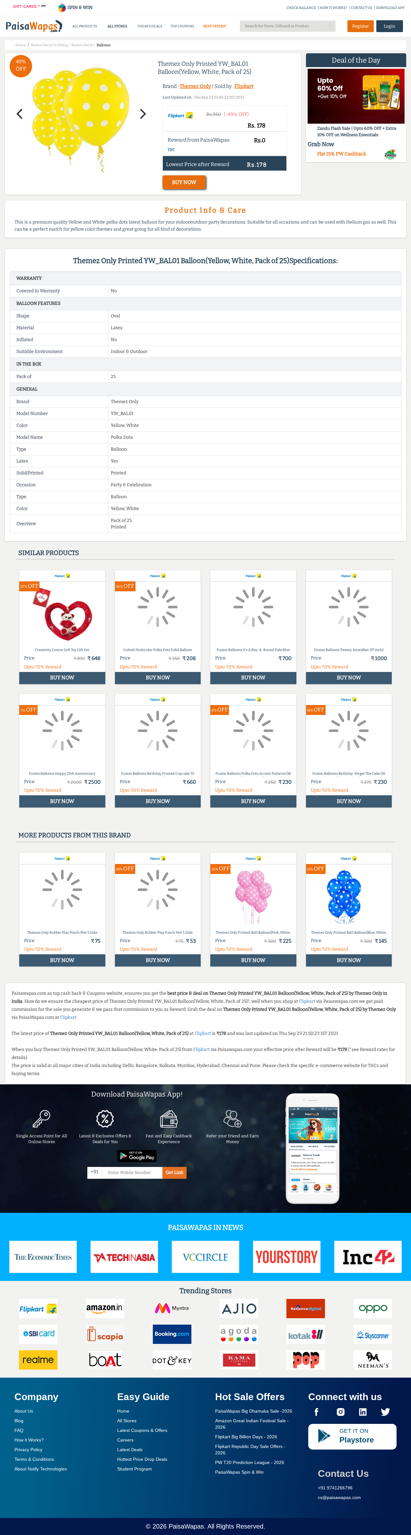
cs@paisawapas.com (339, 1497)
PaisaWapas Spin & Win (239, 1472)
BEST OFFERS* (215, 26)
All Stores (126, 1420)
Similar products (48, 553)
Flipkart (244, 86)
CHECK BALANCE (301, 8)
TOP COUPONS (182, 26)
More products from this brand (74, 835)
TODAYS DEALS (149, 26)
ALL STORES (117, 26)
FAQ (18, 1430)
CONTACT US (361, 8)
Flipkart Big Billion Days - (246, 1436)
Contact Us (343, 1473)
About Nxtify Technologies (40, 1468)
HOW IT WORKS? (333, 8)
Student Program (134, 1468)
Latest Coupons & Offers (142, 1430)
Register (360, 26)
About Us (23, 1411)
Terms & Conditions (34, 1459)
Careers (125, 1439)
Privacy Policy (28, 1449)
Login (389, 26)
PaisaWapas (186, 1526)
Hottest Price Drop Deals (142, 1459)
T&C (171, 149)
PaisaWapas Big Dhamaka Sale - (253, 1411)
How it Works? (29, 1439)
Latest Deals (130, 1449)
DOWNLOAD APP (390, 8)
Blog (18, 1420)
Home (123, 1411)
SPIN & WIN (79, 7)
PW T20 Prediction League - (249, 1462)
